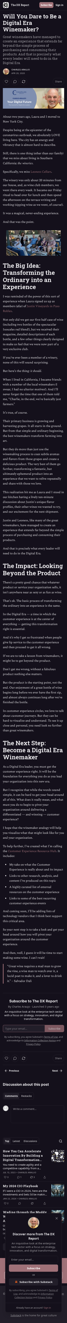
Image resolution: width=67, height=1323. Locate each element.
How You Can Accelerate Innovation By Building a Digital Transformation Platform (23, 1155)
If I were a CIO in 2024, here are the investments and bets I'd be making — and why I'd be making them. (25, 1192)
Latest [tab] (16, 1141)
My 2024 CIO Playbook (20, 1186)
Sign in (59, 5)
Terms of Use (51, 1036)
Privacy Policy (45, 1297)
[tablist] (18, 1096)
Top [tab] (7, 1141)
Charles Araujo (20, 69)
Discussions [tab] (30, 1141)
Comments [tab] (11, 1096)
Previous (14, 1070)
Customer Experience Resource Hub (32, 851)
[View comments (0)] (15, 81)
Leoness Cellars (41, 171)
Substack (16, 1315)
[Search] (60, 1141)
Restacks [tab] (26, 1096)
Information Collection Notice (40, 1040)
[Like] (6, 81)
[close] (56, 1218)
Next (55, 1070)
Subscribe (46, 5)
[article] (33, 1164)
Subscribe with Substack (36, 1282)
